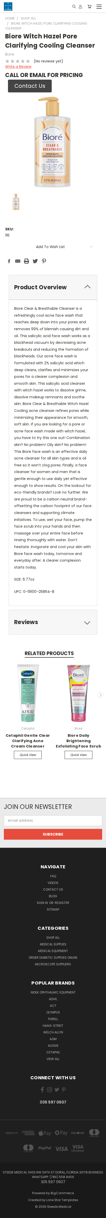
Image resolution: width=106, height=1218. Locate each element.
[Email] (17, 261)
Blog (53, 896)
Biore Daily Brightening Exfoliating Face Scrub (78, 741)
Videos (53, 883)
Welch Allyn (53, 1032)
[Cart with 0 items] (89, 6)
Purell (53, 1019)
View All (53, 1059)
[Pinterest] (44, 261)
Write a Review (18, 66)
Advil (53, 999)
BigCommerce (62, 1193)
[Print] (26, 261)
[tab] (53, 287)
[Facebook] (9, 261)
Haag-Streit (53, 1025)
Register (62, 903)
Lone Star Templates (62, 1200)
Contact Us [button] (29, 86)
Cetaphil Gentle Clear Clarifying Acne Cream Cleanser (28, 741)
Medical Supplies (53, 944)
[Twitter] (35, 261)
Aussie (53, 1045)
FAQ (53, 876)
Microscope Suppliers (53, 964)
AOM (53, 1039)
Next (100, 695)
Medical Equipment (53, 951)
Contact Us (53, 889)
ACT (53, 1005)
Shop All (53, 937)
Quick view (28, 755)
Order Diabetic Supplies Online (53, 957)
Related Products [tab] (49, 653)
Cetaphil (53, 1052)
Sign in (43, 903)
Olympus (53, 1012)
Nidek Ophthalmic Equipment (53, 992)
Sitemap (53, 909)
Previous (6, 695)
